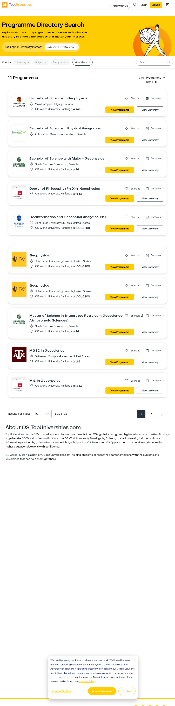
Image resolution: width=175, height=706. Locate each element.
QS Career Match (16, 455)
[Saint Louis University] (19, 220)
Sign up (156, 4)
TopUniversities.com (17, 434)
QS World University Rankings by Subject (90, 438)
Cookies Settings (61, 691)
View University (150, 109)
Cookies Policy (87, 681)
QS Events (93, 442)
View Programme (119, 109)
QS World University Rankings (40, 438)
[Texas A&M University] (19, 354)
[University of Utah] (19, 192)
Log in (144, 4)
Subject (39, 62)
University (21, 62)
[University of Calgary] (19, 102)
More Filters (81, 62)
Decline (127, 691)
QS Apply (112, 442)
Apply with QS (120, 5)
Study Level (59, 62)
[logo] (17, 5)
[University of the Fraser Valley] (19, 132)
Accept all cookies (102, 691)
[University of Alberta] (19, 162)
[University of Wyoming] (19, 259)
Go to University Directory (60, 46)
